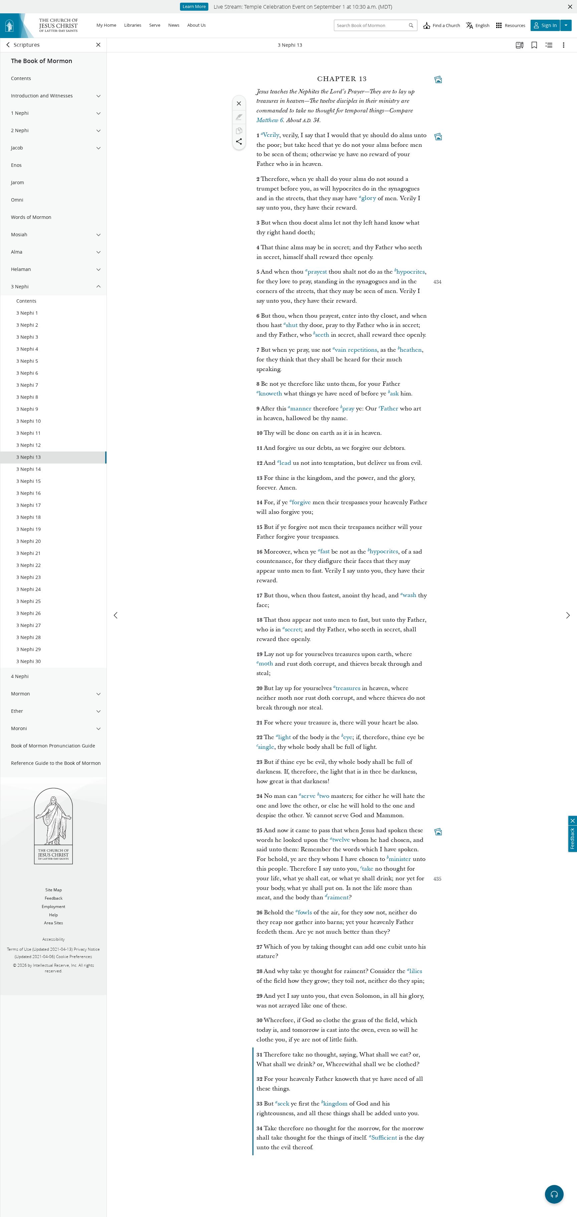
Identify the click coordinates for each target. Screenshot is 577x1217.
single (266, 747)
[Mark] (239, 117)
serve (308, 796)
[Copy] (239, 130)
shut (292, 325)
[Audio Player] (554, 1194)
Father (389, 408)
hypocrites (410, 272)
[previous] (116, 615)
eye (347, 737)
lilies (415, 971)
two (324, 796)
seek (283, 1104)
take (367, 869)
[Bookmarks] (534, 45)
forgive (301, 502)
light (284, 737)
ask (394, 393)
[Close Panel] (98, 44)
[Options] (563, 45)
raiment (338, 897)
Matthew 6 (269, 120)
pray (348, 408)
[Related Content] (549, 45)
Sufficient (384, 1138)
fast (325, 552)
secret (293, 629)
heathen (411, 350)
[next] (567, 615)
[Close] (239, 103)
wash (409, 595)
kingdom (335, 1104)
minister (400, 859)
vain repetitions (356, 350)
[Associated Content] (438, 79)
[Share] (239, 141)
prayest (317, 272)
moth (266, 664)
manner (301, 408)
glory (368, 198)
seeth (322, 335)
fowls (305, 912)
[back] (8, 44)
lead (285, 463)
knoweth (270, 393)
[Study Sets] (519, 45)
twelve (341, 840)
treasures (348, 688)
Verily (271, 135)
